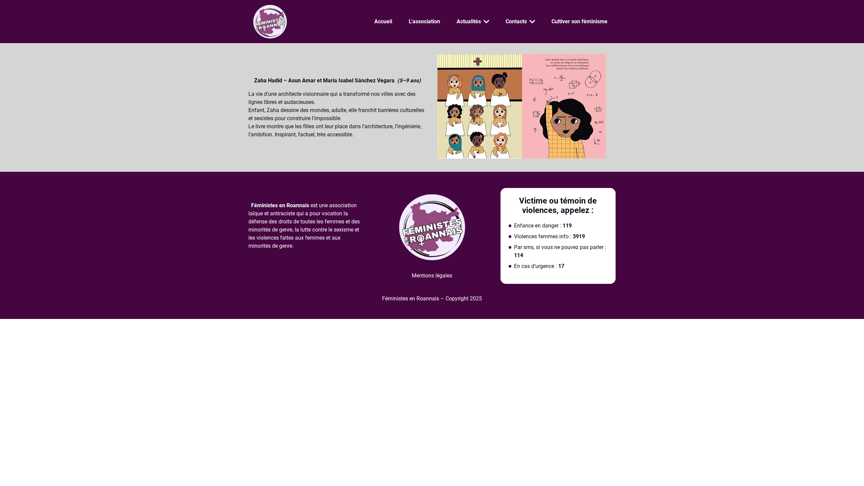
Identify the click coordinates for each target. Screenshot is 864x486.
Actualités (469, 21)
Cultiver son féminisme (579, 21)
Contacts (516, 21)
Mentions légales (432, 275)
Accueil (383, 21)
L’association (424, 21)
